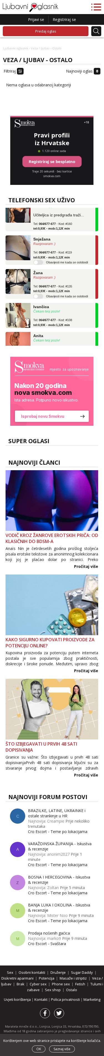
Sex (10, 972)
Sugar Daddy (82, 972)
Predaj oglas (45, 31)
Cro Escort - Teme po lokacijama (57, 831)
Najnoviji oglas (80, 71)
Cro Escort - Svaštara (47, 943)
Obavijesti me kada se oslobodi (67, 258)
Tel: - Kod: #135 (52, 285)
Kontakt (41, 999)
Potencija (46, 978)
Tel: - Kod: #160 (52, 222)
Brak (20, 983)
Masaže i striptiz (73, 978)
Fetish (80, 983)
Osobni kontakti (32, 972)
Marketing (91, 999)
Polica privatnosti (66, 999)
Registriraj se (64, 19)
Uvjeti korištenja (18, 999)
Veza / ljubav (40, 48)
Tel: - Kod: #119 (52, 251)
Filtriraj (10, 71)
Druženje (58, 972)
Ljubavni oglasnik (15, 48)
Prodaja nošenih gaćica (49, 933)
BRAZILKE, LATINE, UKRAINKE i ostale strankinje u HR (56, 813)
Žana (38, 269)
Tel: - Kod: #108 (52, 319)
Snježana (41, 235)
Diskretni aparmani (17, 978)
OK (38, 1049)
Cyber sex (38, 983)
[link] (51, 391)
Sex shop (53, 989)
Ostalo (71, 989)
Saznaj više (62, 1049)
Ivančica (41, 303)
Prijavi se (36, 19)
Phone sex (61, 983)
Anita (38, 332)
